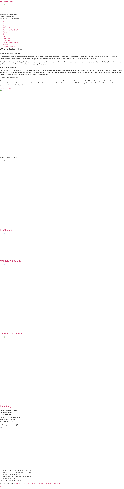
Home (5, 22)
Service (5, 24)
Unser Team (7, 26)
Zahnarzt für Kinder (11, 333)
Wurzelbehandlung (10, 260)
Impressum (56, 483)
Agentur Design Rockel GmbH (25, 483)
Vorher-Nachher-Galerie (10, 30)
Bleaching (5, 406)
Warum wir (6, 28)
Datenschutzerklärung (44, 483)
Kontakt (5, 32)
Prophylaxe (6, 230)
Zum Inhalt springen (6, 1)
